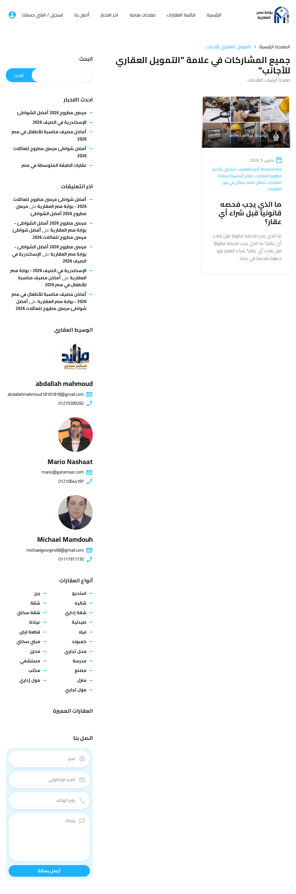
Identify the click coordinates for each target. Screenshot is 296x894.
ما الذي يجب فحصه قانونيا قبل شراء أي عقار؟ (250, 213)
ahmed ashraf (241, 135)
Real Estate (271, 169)
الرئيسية (214, 14)
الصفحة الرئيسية (274, 46)
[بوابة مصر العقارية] (273, 14)
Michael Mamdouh (65, 539)
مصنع (80, 670)
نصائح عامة (256, 182)
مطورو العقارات (268, 176)
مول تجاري (75, 690)
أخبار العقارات (248, 169)
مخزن (35, 651)
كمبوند (79, 641)
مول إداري (29, 680)
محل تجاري (75, 651)
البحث (86, 59)
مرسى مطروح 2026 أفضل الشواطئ (51, 112)
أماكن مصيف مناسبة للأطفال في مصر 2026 (48, 135)
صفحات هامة (143, 14)
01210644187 (71, 481)
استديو (79, 593)
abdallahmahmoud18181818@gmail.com (46, 394)
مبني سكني (28, 641)
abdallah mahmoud (64, 383)
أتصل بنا (81, 14)
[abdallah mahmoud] (75, 356)
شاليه (80, 603)
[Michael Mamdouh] (75, 512)
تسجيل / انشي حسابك (42, 14)
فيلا (82, 632)
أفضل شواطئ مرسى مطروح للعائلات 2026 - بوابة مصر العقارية (49, 202)
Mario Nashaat (70, 461)
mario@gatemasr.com (63, 472)
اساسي (229, 169)
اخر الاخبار (109, 14)
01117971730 (71, 559)
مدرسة (79, 661)
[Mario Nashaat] (75, 434)
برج (37, 593)
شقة (35, 603)
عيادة (34, 622)
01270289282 (71, 403)
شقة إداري (75, 612)
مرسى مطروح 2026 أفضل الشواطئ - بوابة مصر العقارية (50, 226)
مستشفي (30, 661)
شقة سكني (28, 612)
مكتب (34, 670)
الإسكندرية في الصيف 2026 (59, 122)
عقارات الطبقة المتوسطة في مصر (53, 165)
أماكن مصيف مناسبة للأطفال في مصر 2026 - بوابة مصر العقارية (48, 297)
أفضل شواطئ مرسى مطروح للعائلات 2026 (49, 152)
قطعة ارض (29, 632)
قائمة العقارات (181, 14)
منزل (81, 680)
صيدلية (79, 622)
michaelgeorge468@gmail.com (55, 550)
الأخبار (217, 169)
